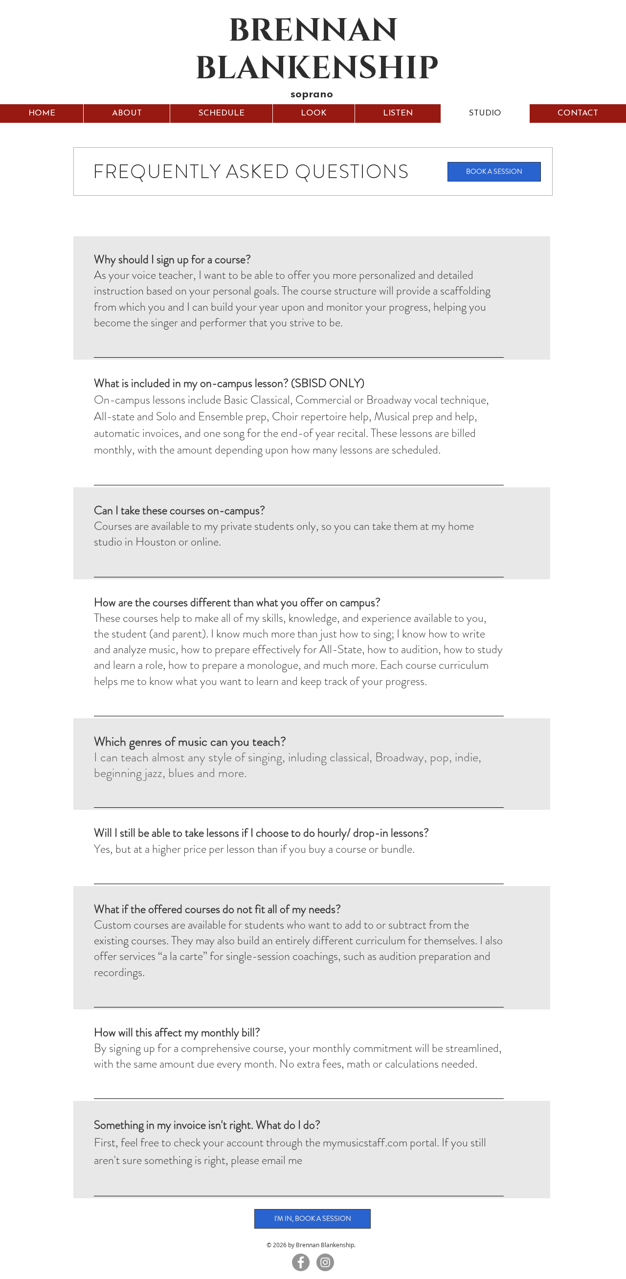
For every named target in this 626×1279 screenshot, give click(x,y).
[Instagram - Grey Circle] (325, 1262)
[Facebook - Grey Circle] (301, 1262)
